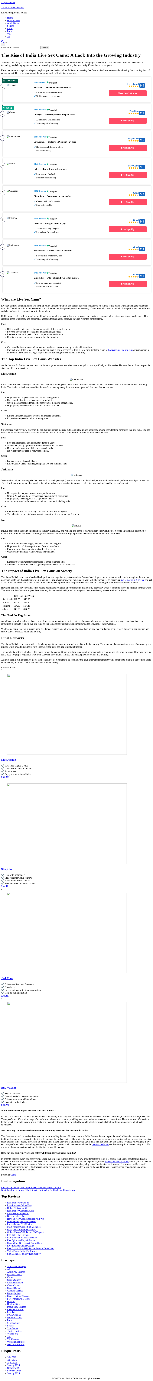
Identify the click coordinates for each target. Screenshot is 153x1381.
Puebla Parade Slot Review (20, 1224)
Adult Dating (13, 23)
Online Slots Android (17, 1208)
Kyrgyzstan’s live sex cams (120, 350)
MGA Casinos (14, 1315)
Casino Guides (14, 1280)
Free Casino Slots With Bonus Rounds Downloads (30, 1248)
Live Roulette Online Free (19, 1205)
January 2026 (13, 1365)
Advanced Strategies (16, 1266)
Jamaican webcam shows (117, 1161)
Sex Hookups (13, 1323)
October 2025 (13, 1368)
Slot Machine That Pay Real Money (24, 1253)
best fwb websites (100, 1144)
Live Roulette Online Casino (20, 1245)
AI (8, 36)
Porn (9, 31)
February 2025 (14, 1370)
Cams (10, 28)
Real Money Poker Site (18, 1202)
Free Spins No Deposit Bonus (21, 1240)
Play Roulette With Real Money (22, 1237)
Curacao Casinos (15, 1290)
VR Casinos (13, 1339)
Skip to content (8, 2)
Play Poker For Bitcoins (18, 1235)
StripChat (7, 869)
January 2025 (13, 1373)
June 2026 (12, 1360)
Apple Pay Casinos (16, 1272)
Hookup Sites (13, 20)
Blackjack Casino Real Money (21, 1229)
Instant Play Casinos (16, 1307)
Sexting (10, 26)
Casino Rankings (15, 1282)
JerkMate (7, 978)
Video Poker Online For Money (22, 1251)
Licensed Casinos (15, 1309)
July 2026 (11, 1357)
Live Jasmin (8, 759)
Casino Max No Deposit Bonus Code (24, 1243)
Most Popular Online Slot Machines (23, 1227)
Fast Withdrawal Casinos (18, 1298)
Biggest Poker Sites (16, 1216)
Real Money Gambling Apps (20, 1210)
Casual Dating (13, 1288)
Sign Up (5, 777)
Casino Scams (13, 1285)
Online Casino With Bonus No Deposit (25, 1232)
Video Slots (12, 1333)
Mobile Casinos (14, 1317)
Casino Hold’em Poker (18, 1213)
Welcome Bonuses (16, 1344)
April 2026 (12, 1362)
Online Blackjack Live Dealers (21, 1221)
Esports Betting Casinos (18, 1296)
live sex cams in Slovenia (132, 580)
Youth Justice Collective (12, 7)
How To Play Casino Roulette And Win (25, 1219)
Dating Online (13, 1293)
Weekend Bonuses (16, 1342)
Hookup (11, 1301)
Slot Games (12, 1328)
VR (9, 34)
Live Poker (12, 1312)
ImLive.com (8, 1087)
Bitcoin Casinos (14, 1274)
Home (10, 17)
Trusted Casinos (14, 1331)
